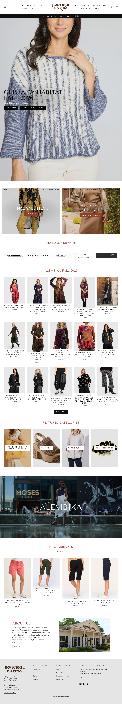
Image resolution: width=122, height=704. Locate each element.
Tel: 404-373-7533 (10, 681)
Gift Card (86, 9)
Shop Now (52, 106)
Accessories (81, 5)
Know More (17, 647)
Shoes (37, 5)
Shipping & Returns (62, 676)
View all (61, 412)
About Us (59, 670)
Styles (24, 9)
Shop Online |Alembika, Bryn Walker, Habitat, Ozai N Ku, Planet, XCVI (31, 189)
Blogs (97, 9)
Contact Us (60, 673)
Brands (36, 9)
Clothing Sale (99, 5)
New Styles (69, 106)
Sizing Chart (60, 679)
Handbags (26, 5)
